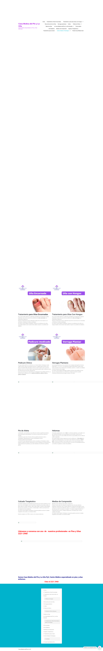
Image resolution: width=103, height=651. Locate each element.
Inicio (44, 21)
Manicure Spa (49, 26)
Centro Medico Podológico (63, 30)
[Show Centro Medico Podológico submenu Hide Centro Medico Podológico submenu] (70, 31)
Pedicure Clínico (76, 24)
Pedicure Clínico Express (51, 611)
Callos (69, 24)
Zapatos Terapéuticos (73, 28)
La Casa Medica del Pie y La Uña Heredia (63, 26)
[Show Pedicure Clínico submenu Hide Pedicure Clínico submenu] (81, 24)
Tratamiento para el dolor (49, 30)
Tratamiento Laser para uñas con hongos (72, 21)
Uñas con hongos (49, 598)
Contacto (48, 638)
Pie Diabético (52, 28)
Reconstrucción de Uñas (50, 24)
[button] (99, 647)
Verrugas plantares (62, 24)
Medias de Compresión (61, 28)
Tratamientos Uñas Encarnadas (54, 21)
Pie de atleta (78, 26)
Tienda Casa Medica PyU (78, 30)
